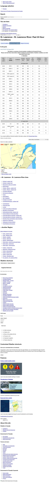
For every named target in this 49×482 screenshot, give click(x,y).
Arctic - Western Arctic (7, 235)
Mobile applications (7, 474)
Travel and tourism (7, 447)
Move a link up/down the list (10, 334)
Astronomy (5, 298)
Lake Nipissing (6, 203)
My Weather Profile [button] (4, 33)
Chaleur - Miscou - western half (9, 189)
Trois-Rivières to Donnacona (9, 223)
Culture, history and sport (8, 457)
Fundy (4, 194)
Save (2, 318)
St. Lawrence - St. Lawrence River (10, 29)
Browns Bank (6, 186)
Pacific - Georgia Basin (8, 251)
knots (10, 60)
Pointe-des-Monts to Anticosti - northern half (12, 215)
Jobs (4, 444)
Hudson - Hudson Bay (7, 247)
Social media (5, 473)
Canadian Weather (7, 279)
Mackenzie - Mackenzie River (9, 249)
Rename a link (7, 336)
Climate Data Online (33, 136)
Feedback (6, 416)
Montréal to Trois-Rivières (8, 210)
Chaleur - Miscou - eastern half (9, 188)
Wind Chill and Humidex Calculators (10, 309)
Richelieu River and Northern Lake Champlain (12, 218)
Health (4, 451)
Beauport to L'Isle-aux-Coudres (9, 184)
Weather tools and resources (9, 430)
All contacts (5, 436)
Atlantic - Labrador (7, 237)
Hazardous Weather (7, 295)
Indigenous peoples (7, 465)
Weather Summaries (7, 294)
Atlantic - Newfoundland (8, 240)
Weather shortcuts (12, 33)
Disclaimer (25, 55)
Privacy (4, 478)
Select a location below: (5, 138)
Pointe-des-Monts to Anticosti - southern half (12, 217)
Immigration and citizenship (8, 446)
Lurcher (4, 207)
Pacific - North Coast (7, 252)
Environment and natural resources (10, 454)
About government (7, 439)
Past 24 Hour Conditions (15, 43)
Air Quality (5, 284)
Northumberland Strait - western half (10, 212)
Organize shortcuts (11, 263)
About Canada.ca (6, 475)
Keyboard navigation (8, 338)
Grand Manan (6, 196)
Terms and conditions (7, 477)
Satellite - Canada (7, 282)
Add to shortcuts (4, 263)
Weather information (7, 25)
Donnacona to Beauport (8, 193)
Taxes (4, 452)
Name (1, 316)
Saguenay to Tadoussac (8, 220)
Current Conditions (5, 43)
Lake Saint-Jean (6, 205)
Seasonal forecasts (7, 287)
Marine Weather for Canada (6, 231)
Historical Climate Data (8, 301)
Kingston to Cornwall (7, 199)
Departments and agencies (8, 438)
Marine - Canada (6, 283)
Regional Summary (25, 43)
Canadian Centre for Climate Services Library (12, 308)
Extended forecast (7, 288)
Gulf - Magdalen (6, 198)
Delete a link (7, 332)
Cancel (5, 318)
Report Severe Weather (8, 277)
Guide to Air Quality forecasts (9, 306)
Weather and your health (8, 310)
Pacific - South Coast (7, 254)
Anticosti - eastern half (7, 181)
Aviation (4, 302)
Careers (4, 431)
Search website (3, 17)
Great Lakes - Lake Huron (8, 243)
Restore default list (8, 340)
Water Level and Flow (7, 299)
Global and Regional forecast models (11, 297)
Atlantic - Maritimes (7, 238)
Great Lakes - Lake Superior (9, 245)
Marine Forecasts (6, 28)
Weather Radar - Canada (8, 280)
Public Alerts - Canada (7, 290)
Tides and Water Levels (6, 174)
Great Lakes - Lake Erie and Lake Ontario (11, 242)
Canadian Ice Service (7, 286)
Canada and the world (7, 461)
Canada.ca (5, 24)
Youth (4, 467)
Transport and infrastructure (8, 459)
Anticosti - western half (7, 183)
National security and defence (9, 455)
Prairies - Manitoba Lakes (8, 256)
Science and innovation (8, 463)
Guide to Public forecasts (8, 304)
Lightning (5, 291)
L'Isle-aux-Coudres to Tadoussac (10, 208)
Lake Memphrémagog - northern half (10, 201)
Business (5, 448)
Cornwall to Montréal (7, 191)
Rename (2, 319)
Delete (2, 321)
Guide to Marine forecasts (8, 305)
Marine (4, 27)
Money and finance (7, 462)
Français (5, 8)
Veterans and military (7, 466)
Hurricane (5, 293)
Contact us (5, 428)
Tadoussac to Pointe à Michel (9, 222)
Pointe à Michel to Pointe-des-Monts (10, 213)
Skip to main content (7, 1)
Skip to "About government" (9, 3)
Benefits (4, 450)
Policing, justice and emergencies (10, 458)
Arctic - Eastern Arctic (7, 233)
